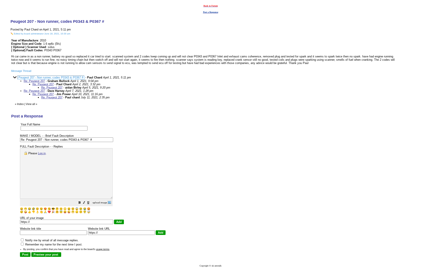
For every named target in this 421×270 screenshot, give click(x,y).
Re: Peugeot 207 (34, 81)
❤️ (49, 211)
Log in (42, 153)
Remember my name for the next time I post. (53, 244)
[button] (79, 203)
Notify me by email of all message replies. (51, 240)
